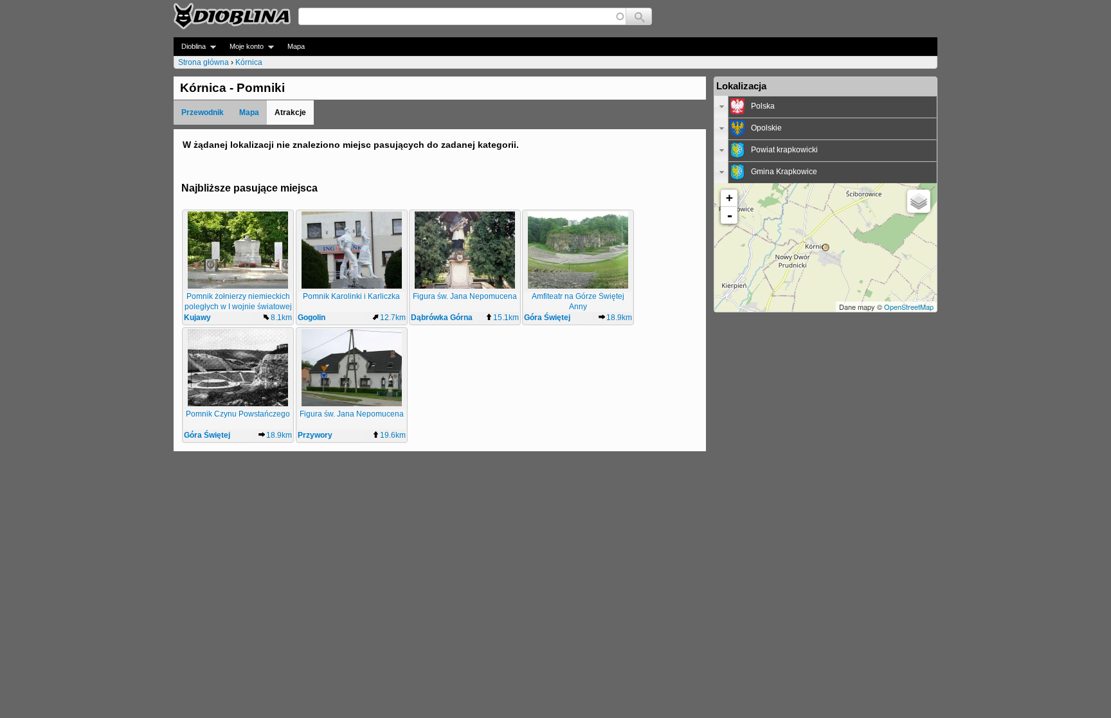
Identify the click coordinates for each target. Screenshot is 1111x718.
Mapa (296, 46)
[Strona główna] (232, 16)
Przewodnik (202, 112)
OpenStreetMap (909, 306)
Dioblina (190, 46)
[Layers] (918, 201)
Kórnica (248, 62)
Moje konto (243, 46)
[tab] (825, 107)
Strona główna (203, 62)
